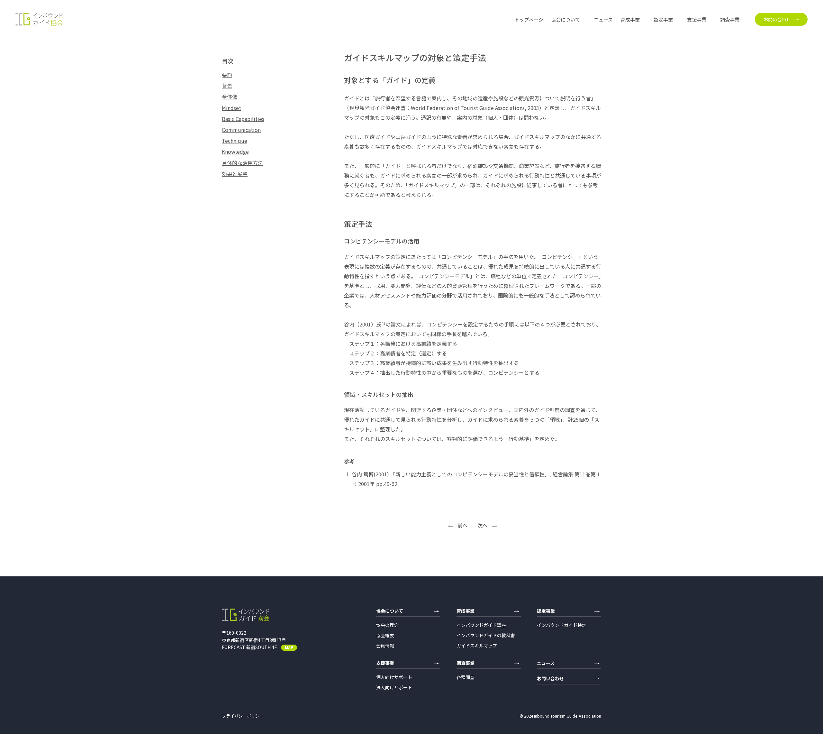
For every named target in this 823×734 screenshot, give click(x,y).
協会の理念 (387, 625)
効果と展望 (235, 174)
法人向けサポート (394, 687)
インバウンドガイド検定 (561, 625)
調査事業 (729, 19)
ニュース (603, 19)
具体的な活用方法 (242, 163)
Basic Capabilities (243, 119)
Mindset (231, 108)
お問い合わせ (777, 19)
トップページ (528, 19)
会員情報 (385, 645)
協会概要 (385, 635)
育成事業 (630, 19)
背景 (227, 86)
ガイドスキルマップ (477, 645)
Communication (241, 130)
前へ (462, 526)
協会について (565, 19)
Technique (234, 141)
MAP (289, 647)
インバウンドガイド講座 (481, 625)
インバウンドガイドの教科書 (486, 635)
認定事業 (663, 19)
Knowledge (235, 152)
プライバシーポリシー (243, 716)
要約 (227, 75)
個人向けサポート (394, 677)
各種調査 (466, 677)
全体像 (229, 97)
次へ (482, 526)
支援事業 (696, 19)
